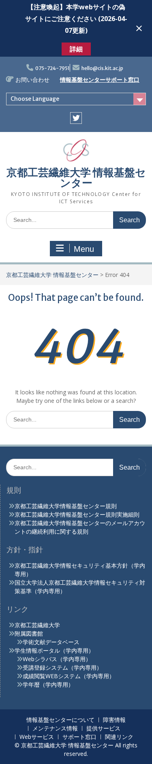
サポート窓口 (79, 737)
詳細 (76, 49)
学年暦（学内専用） (48, 684)
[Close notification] (139, 28)
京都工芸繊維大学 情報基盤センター (76, 177)
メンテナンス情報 (55, 728)
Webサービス (36, 737)
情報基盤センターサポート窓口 (99, 79)
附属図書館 (29, 633)
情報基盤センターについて (60, 720)
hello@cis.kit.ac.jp (102, 68)
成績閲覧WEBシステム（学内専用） (69, 676)
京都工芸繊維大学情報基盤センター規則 (66, 506)
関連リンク (119, 737)
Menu (84, 249)
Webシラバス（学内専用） (57, 659)
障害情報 (114, 720)
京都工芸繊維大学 (37, 625)
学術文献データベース (51, 642)
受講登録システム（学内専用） (62, 667)
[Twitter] (76, 118)
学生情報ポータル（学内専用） (54, 650)
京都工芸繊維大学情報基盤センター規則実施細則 (77, 514)
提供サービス (103, 728)
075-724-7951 (52, 68)
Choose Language (35, 98)
